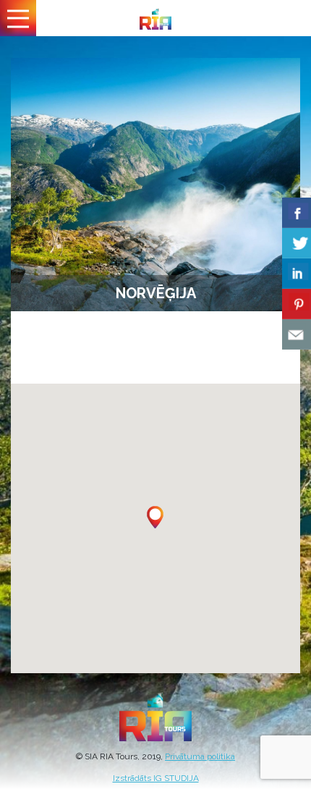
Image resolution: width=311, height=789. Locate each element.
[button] (155, 517)
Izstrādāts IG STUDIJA (156, 778)
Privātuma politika (200, 756)
